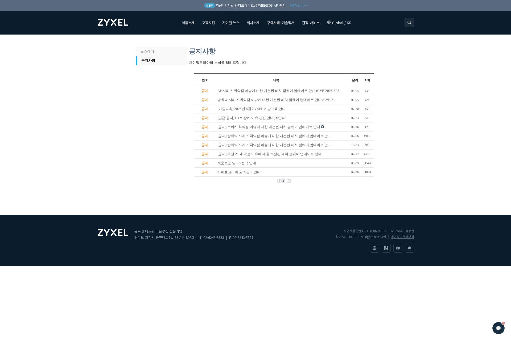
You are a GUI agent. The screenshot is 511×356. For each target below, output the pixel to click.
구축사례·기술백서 (280, 22)
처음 (142, 40)
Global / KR (342, 22)
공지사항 (148, 60)
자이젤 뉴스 (230, 22)
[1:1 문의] (409, 248)
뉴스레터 (147, 51)
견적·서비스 (311, 22)
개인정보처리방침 (402, 236)
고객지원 (208, 22)
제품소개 (188, 22)
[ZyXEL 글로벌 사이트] (374, 248)
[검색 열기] (409, 22)
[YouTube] (397, 248)
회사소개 (253, 22)
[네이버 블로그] (386, 248)
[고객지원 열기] (498, 328)
